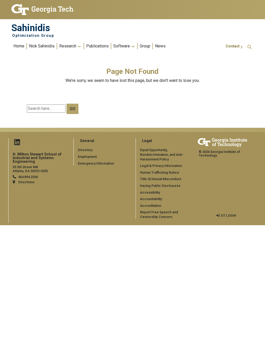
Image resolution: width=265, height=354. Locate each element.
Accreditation (150, 206)
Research (67, 46)
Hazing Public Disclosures (160, 186)
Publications (97, 46)
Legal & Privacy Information (161, 166)
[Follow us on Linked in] (17, 143)
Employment (87, 157)
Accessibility (150, 192)
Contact (233, 46)
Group (145, 46)
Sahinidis (30, 28)
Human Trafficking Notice (159, 172)
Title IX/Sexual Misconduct (160, 179)
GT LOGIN (228, 215)
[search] (249, 46)
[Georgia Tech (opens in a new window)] (222, 142)
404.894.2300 (28, 177)
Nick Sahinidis (42, 46)
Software (121, 46)
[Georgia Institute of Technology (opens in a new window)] (43, 7)
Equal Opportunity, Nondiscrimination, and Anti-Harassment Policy (161, 154)
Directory (85, 150)
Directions (26, 182)
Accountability (151, 199)
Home (18, 46)
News (160, 46)
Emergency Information (96, 163)
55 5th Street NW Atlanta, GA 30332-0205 (30, 169)
